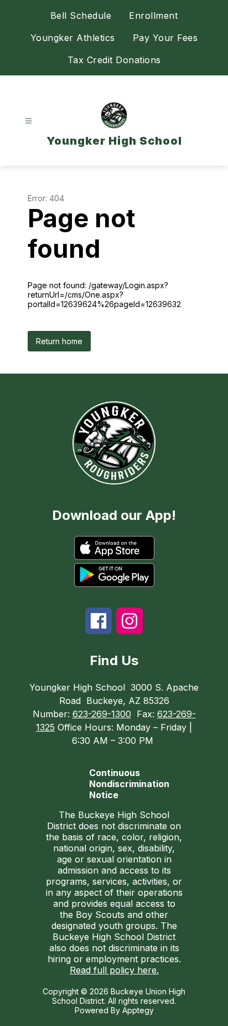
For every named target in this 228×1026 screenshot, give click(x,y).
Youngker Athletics (72, 37)
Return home (59, 341)
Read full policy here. (114, 970)
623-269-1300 (101, 713)
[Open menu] (28, 121)
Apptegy (138, 1010)
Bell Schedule (81, 15)
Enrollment (153, 15)
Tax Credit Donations (114, 59)
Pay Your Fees (165, 37)
